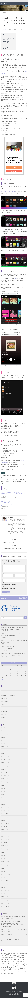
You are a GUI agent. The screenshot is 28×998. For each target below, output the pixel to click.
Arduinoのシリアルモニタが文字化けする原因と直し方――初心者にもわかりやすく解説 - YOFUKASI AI (14, 924)
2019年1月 (4, 868)
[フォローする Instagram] (26, 598)
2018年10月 (5, 877)
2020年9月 (4, 804)
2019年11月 (5, 836)
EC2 (7, 955)
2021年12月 (5, 756)
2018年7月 (4, 887)
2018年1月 (4, 906)
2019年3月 (4, 861)
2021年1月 (4, 791)
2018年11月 (5, 874)
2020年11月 (5, 798)
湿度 (9, 973)
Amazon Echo (6, 953)
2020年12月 (5, 794)
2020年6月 (4, 814)
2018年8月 (4, 884)
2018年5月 (4, 893)
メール (15, 573)
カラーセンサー (10, 961)
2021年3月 (4, 785)
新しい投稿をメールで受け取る (9, 588)
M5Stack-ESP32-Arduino (8, 695)
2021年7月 (4, 772)
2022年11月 (5, 731)
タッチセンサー (5, 963)
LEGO (18, 957)
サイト (3, 578)
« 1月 (2, 679)
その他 (4, 45)
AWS (3, 689)
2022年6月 (4, 737)
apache (10, 953)
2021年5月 (4, 778)
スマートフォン (7, 42)
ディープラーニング (21, 963)
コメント (4, 563)
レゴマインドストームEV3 (13, 970)
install (12, 957)
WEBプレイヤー (6, 39)
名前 (3, 573)
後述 (4, 105)
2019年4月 (4, 858)
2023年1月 (4, 727)
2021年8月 (4, 769)
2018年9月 (4, 881)
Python (4, 698)
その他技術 (3, 12)
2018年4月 (4, 897)
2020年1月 (4, 829)
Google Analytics (12, 955)
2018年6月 (4, 890)
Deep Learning (5, 692)
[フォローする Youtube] (19, 598)
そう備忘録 (4, 3)
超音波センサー (13, 973)
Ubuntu (22, 959)
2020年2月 (4, 826)
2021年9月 (4, 766)
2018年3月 (4, 900)
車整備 (3, 717)
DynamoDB (4, 955)
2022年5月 (4, 740)
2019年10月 (5, 839)
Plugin (3, 959)
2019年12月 (5, 833)
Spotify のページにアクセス (7, 191)
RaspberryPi (5, 701)
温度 (6, 973)
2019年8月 (4, 845)
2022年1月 (4, 753)
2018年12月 (5, 871)
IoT (14, 957)
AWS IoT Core (18, 953)
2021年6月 (4, 775)
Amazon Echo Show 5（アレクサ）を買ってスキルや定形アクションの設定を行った (6, 503)
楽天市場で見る (13, 171)
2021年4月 (4, 782)
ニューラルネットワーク (16, 965)
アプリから (5, 44)
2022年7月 (4, 734)
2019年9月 (4, 842)
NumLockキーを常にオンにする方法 (10, 939)
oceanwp (22, 957)
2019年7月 (4, 849)
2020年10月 (5, 801)
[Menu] (26, 3)
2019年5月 (4, 855)
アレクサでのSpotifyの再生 (8, 38)
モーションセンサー (21, 967)
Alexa (2, 953)
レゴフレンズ (15, 969)
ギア (16, 961)
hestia (6, 957)
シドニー (19, 961)
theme (16, 959)
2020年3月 (4, 823)
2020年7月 (4, 810)
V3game (11, 918)
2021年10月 (5, 762)
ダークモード (10, 963)
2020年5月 (4, 817)
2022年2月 (4, 750)
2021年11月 (5, 759)
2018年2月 (4, 903)
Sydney (12, 959)
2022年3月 (4, 747)
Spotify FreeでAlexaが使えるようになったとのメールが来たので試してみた (6, 494)
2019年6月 (4, 852)
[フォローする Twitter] (22, 598)
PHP (25, 957)
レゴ (3, 714)
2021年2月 (4, 788)
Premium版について (7, 47)
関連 (5, 48)
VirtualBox (3, 961)
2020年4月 (4, 820)
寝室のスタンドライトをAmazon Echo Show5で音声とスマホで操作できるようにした (20, 494)
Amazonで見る (13, 167)
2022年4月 (4, 743)
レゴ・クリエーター (20, 971)
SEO (3, 704)
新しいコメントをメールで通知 (9, 584)
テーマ (15, 963)
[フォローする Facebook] (24, 598)
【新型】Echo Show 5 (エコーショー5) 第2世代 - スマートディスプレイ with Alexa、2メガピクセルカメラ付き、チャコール (14, 159)
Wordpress (4, 708)
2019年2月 (4, 865)
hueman (9, 957)
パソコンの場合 (7, 41)
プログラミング (9, 966)
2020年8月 (4, 807)
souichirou (4, 29)
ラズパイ (9, 969)
